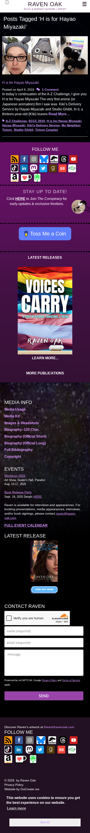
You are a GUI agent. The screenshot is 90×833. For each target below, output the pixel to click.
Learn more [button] (16, 808)
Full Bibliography (18, 450)
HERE (20, 199)
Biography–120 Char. (21, 429)
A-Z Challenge (16, 121)
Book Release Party (18, 492)
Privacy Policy (49, 680)
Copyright (12, 456)
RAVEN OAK (45, 4)
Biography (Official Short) (25, 436)
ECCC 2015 (37, 121)
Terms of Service (71, 680)
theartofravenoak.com (59, 727)
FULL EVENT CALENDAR (26, 525)
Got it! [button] (45, 822)
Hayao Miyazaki (13, 125)
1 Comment (50, 89)
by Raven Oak (26, 780)
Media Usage (15, 409)
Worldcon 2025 (14, 476)
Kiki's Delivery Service (43, 125)
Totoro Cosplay (46, 129)
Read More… (59, 114)
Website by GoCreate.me (21, 789)
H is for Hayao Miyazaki (20, 82)
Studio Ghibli (23, 129)
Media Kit (12, 416)
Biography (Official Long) (25, 443)
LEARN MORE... (45, 358)
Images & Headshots (21, 423)
